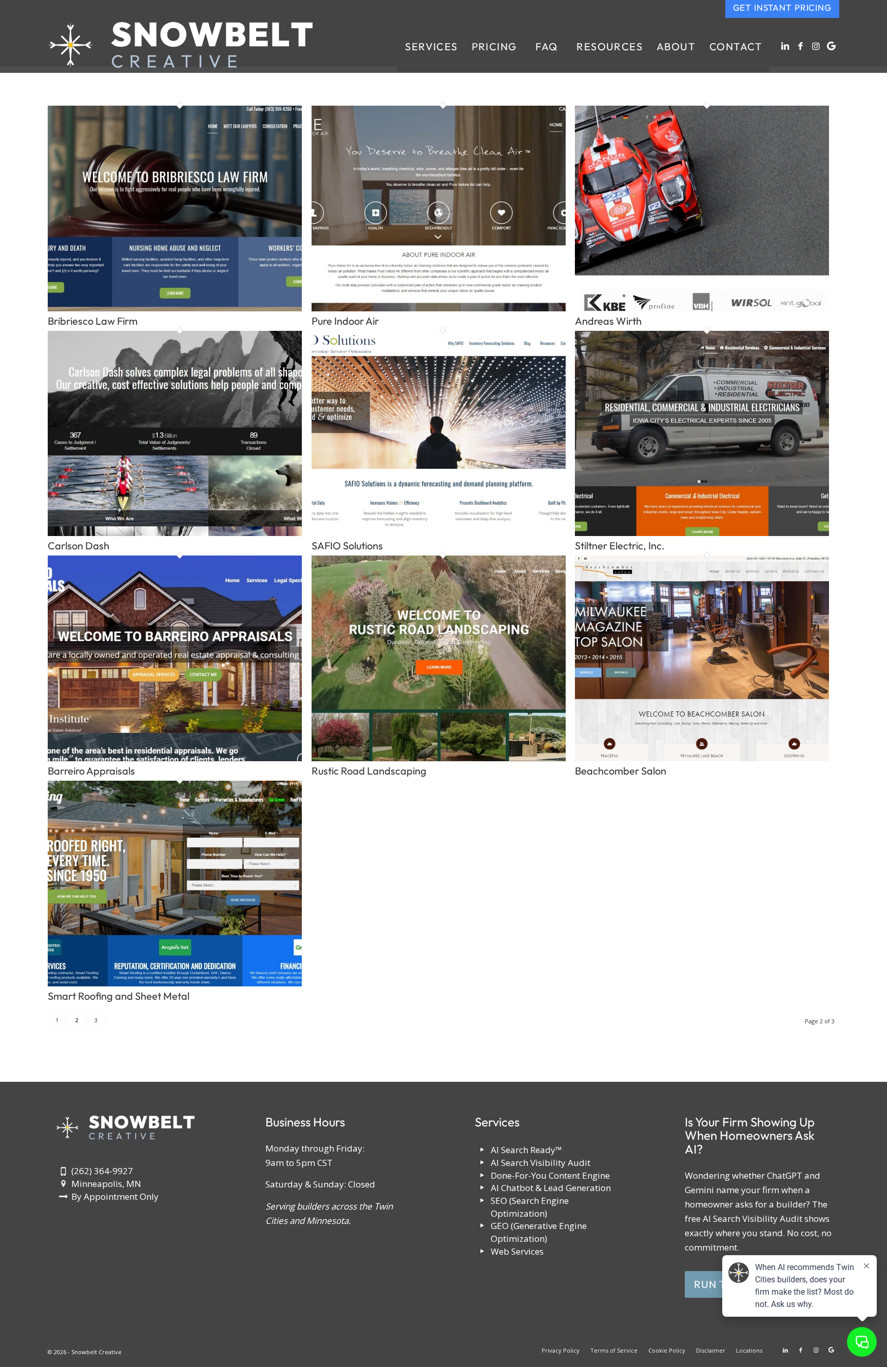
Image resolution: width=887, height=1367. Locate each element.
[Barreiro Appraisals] (175, 758)
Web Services (517, 1251)
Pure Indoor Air (345, 320)
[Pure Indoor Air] (439, 308)
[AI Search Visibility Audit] (482, 1163)
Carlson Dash (78, 545)
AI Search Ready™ (526, 1150)
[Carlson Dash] (175, 533)
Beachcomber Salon (620, 770)
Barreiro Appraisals (91, 770)
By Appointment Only (115, 1196)
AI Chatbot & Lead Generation (551, 1188)
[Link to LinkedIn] (785, 46)
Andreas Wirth (608, 320)
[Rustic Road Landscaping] (439, 758)
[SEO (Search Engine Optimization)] (482, 1201)
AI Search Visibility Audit (540, 1162)
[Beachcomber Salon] (702, 758)
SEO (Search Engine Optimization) (530, 1207)
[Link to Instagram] (816, 46)
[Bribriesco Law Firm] (175, 308)
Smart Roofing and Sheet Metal (118, 995)
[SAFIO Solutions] (439, 533)
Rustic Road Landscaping (369, 770)
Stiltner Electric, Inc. (620, 545)
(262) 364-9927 (102, 1171)
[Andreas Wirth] (702, 308)
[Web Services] (482, 1251)
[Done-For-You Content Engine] (482, 1176)
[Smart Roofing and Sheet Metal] (175, 983)
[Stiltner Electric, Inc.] (702, 533)
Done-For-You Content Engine (550, 1175)
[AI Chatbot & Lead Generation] (482, 1188)
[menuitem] (431, 46)
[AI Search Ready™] (482, 1150)
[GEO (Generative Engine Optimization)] (482, 1226)
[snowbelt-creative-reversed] (180, 46)
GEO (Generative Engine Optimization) (539, 1232)
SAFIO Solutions (347, 545)
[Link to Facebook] (800, 46)
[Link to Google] (831, 46)
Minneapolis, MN (106, 1184)
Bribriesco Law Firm (93, 320)
